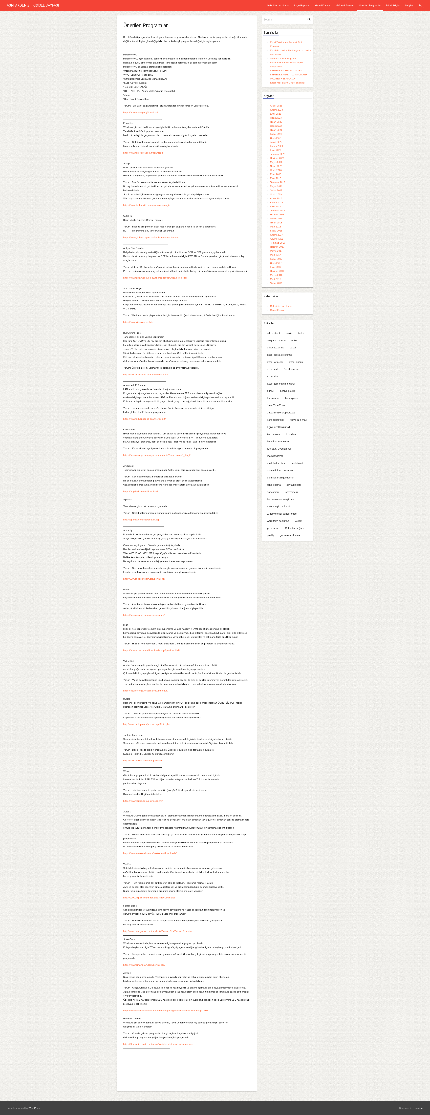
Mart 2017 (275, 255)
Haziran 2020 (277, 158)
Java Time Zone (276, 405)
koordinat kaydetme (278, 441)
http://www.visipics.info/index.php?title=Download (149, 897)
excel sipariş (296, 362)
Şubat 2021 (276, 134)
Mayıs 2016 (276, 275)
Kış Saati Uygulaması (279, 448)
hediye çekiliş (287, 390)
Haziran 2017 (277, 246)
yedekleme (273, 528)
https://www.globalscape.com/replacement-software (150, 237)
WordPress (34, 1108)
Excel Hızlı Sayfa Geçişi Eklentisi (287, 82)
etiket (294, 340)
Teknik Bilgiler (393, 5)
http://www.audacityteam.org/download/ (144, 578)
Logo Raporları (302, 5)
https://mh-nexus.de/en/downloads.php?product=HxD (151, 650)
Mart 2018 (275, 226)
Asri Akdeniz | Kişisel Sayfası (33, 5)
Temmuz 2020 (277, 154)
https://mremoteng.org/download (140, 112)
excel (293, 347)
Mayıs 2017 (276, 250)
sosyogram (273, 492)
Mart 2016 (275, 279)
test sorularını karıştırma (280, 499)
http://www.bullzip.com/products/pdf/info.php (146, 724)
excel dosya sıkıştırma (279, 354)
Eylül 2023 (275, 113)
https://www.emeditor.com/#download (143, 152)
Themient (418, 1108)
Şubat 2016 (276, 283)
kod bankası (274, 434)
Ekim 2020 (275, 150)
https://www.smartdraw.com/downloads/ (144, 964)
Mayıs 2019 (276, 186)
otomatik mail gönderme (280, 477)
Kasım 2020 (276, 146)
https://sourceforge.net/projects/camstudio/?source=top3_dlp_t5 (157, 455)
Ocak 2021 (276, 138)
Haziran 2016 (277, 271)
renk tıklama (274, 484)
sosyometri (291, 492)
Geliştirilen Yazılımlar (278, 5)
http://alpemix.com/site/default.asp (141, 519)
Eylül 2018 (275, 206)
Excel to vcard (291, 369)
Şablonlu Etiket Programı (283, 58)
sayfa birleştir (294, 484)
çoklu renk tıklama (290, 535)
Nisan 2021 (276, 130)
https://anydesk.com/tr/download (140, 491)
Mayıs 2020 (276, 162)
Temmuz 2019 (277, 182)
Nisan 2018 (276, 222)
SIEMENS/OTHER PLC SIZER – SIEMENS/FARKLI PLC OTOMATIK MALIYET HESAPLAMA (288, 74)
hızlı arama (273, 398)
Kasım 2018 (276, 202)
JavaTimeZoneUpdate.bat (281, 412)
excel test (272, 369)
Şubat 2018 (276, 230)
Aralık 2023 (276, 105)
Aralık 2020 (276, 142)
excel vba (272, 376)
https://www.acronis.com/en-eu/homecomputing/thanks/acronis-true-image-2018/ (166, 1010)
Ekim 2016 (275, 267)
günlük (270, 390)
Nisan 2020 (276, 166)
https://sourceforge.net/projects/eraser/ (144, 615)
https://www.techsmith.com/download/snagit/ (146, 205)
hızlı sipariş (291, 398)
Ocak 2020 (276, 170)
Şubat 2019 (276, 190)
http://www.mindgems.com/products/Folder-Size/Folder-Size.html (157, 931)
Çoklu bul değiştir (294, 528)
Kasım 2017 (276, 234)
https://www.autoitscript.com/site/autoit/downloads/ (150, 853)
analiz (289, 333)
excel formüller (275, 362)
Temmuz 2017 (277, 242)
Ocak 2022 (276, 125)
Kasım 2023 (276, 109)
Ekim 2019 (275, 174)
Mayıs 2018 (276, 218)
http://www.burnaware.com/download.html (145, 374)
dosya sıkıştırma (276, 340)
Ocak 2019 (276, 194)
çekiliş (270, 535)
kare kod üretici (275, 419)
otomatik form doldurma (280, 470)
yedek (298, 520)
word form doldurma (278, 520)
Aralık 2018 (276, 198)
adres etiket (273, 333)
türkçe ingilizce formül (279, 506)
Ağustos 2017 (277, 238)
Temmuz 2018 (277, 210)
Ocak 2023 (276, 117)
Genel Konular (323, 5)
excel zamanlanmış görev (281, 383)
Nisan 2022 (276, 121)
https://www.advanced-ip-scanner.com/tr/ (144, 418)
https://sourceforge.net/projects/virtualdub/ (145, 690)
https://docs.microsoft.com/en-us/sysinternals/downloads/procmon (158, 1044)
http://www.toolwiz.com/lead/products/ (143, 760)
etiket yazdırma (275, 347)
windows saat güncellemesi (282, 513)
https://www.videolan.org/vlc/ (138, 322)
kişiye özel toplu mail (278, 427)
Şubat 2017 (276, 259)
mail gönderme (275, 455)
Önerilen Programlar (370, 5)
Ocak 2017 (276, 263)
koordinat (291, 434)
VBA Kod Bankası (345, 5)
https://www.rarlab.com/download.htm (143, 801)
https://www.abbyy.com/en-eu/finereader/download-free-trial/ (155, 277)
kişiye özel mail (298, 419)
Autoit (301, 333)
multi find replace (276, 463)
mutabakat (297, 463)
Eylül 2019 (275, 178)
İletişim (409, 5)
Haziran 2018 (277, 214)
